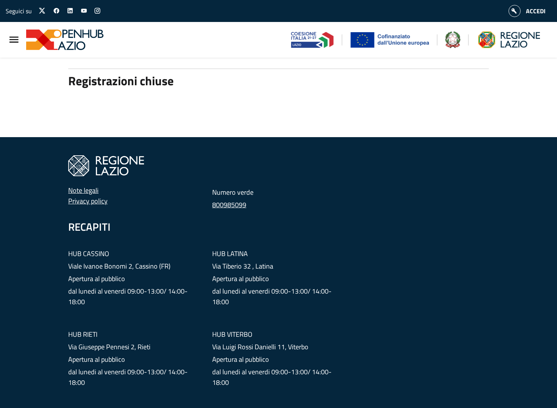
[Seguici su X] (42, 11)
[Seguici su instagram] (97, 11)
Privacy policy (88, 201)
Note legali (83, 190)
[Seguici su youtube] (83, 11)
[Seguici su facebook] (56, 11)
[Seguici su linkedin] (70, 11)
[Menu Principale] (14, 40)
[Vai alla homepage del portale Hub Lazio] (69, 40)
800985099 (229, 205)
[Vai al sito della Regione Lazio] (106, 165)
